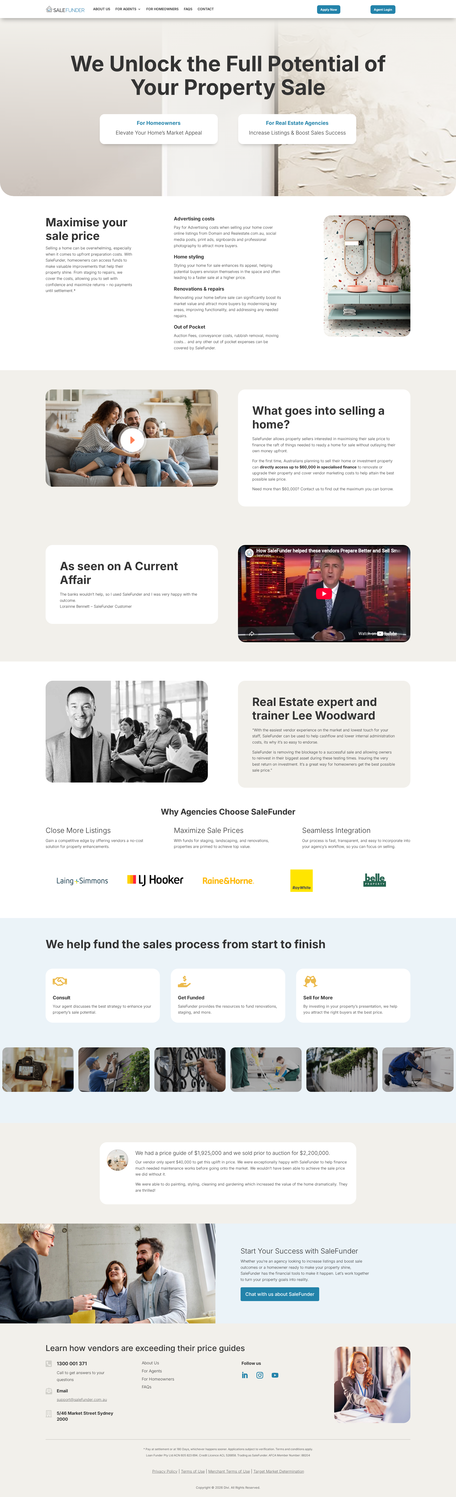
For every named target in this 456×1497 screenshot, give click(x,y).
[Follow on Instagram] (259, 1375)
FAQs (188, 9)
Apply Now (328, 9)
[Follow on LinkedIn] (244, 1375)
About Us (150, 1363)
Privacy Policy (164, 1471)
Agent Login (383, 9)
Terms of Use (193, 1471)
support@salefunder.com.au (82, 1399)
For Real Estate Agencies (297, 123)
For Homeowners (162, 9)
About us (101, 9)
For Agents (125, 9)
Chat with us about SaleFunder (279, 1294)
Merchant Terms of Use (229, 1471)
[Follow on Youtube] (275, 1375)
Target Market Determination (278, 1471)
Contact (206, 9)
